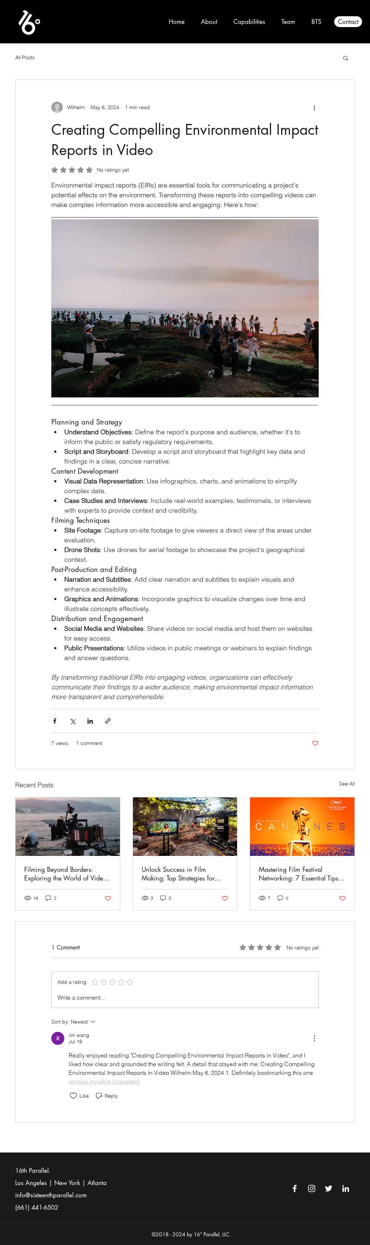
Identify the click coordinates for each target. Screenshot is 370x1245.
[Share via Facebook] (54, 721)
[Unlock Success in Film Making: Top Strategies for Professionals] (185, 826)
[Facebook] (295, 1188)
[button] (345, 58)
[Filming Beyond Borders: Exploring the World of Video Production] (68, 826)
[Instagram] (312, 1188)
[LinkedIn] (345, 1188)
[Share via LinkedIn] (90, 721)
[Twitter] (329, 1188)
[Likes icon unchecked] (73, 1095)
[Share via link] (107, 721)
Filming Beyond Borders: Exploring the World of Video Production (65, 873)
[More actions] (314, 107)
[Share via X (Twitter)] (72, 721)
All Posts (25, 57)
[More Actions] (314, 1038)
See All (347, 783)
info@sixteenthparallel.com (51, 1195)
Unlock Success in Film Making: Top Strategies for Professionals (178, 873)
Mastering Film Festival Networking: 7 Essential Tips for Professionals (298, 873)
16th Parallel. (33, 1171)
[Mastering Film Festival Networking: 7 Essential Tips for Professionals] (302, 826)
